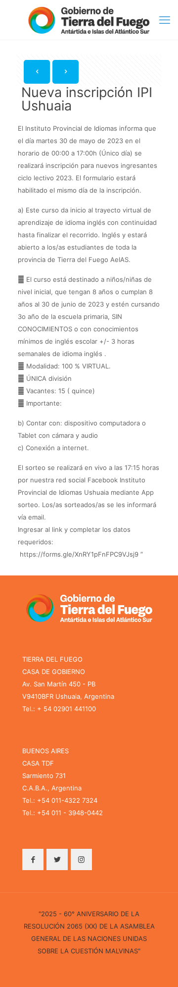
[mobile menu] (164, 19)
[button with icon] (33, 859)
